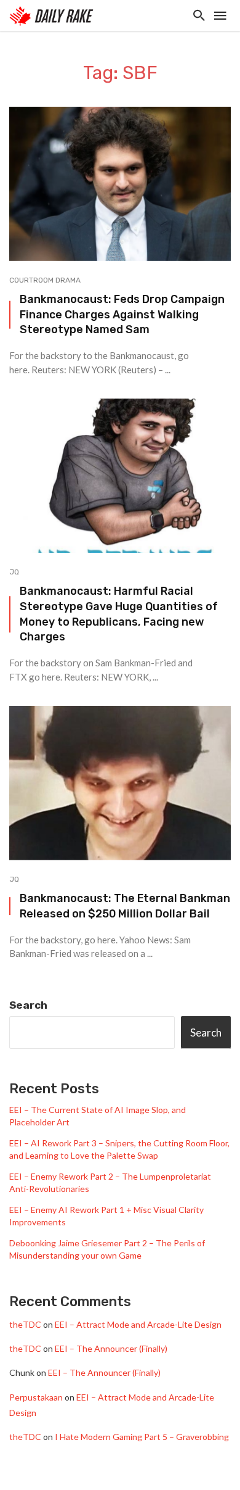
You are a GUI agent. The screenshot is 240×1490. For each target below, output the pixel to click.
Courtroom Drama (45, 280)
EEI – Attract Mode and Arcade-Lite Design (138, 1324)
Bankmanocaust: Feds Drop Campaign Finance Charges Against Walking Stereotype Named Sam (122, 314)
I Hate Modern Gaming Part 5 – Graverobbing (142, 1436)
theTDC (25, 1324)
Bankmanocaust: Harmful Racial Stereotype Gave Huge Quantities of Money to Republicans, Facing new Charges (119, 613)
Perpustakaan (36, 1397)
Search (28, 1005)
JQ (14, 572)
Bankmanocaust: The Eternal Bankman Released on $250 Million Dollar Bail (125, 906)
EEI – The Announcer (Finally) (111, 1348)
